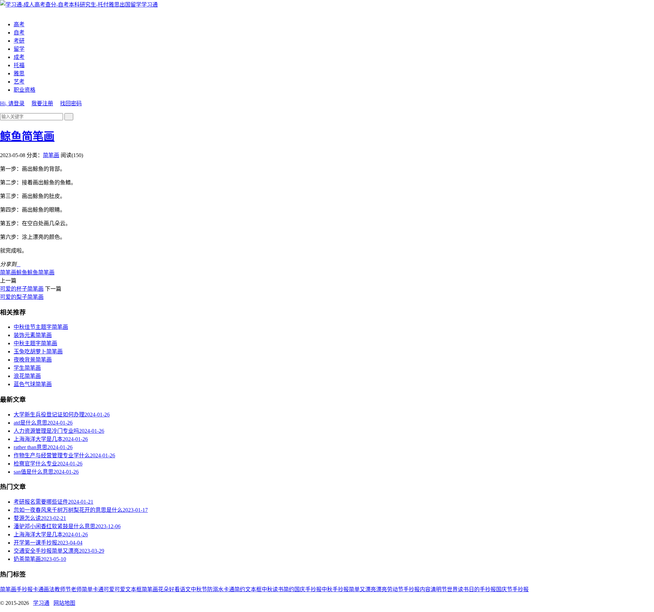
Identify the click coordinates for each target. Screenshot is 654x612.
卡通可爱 (103, 589)
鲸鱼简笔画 (27, 136)
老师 (76, 589)
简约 (288, 589)
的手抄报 (485, 589)
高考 (19, 24)
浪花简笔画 (27, 376)
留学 (19, 49)
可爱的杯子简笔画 (22, 289)
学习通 (149, 4)
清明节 (439, 589)
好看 (174, 589)
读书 (277, 589)
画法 (49, 589)
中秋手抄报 (335, 589)
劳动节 (395, 589)
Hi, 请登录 (12, 103)
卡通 (38, 589)
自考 (19, 32)
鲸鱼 (21, 272)
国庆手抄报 (308, 589)
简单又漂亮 (362, 589)
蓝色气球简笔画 (33, 384)
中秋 (267, 589)
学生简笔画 (27, 368)
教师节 (62, 589)
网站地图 (64, 603)
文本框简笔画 (141, 589)
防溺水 (215, 589)
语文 (185, 589)
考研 (19, 41)
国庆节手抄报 (512, 589)
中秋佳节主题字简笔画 (41, 327)
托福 (19, 65)
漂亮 (381, 589)
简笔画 (51, 155)
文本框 (253, 589)
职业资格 (24, 90)
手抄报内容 (417, 589)
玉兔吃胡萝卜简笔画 (38, 351)
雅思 (19, 73)
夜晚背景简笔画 (33, 360)
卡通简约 (234, 589)
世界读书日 (460, 589)
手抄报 (24, 589)
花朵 (163, 589)
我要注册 (42, 103)
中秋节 (199, 589)
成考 (19, 57)
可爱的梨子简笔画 (22, 297)
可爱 (119, 589)
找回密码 (71, 103)
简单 (87, 589)
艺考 (19, 82)
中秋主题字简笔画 (35, 343)
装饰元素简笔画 (33, 335)
